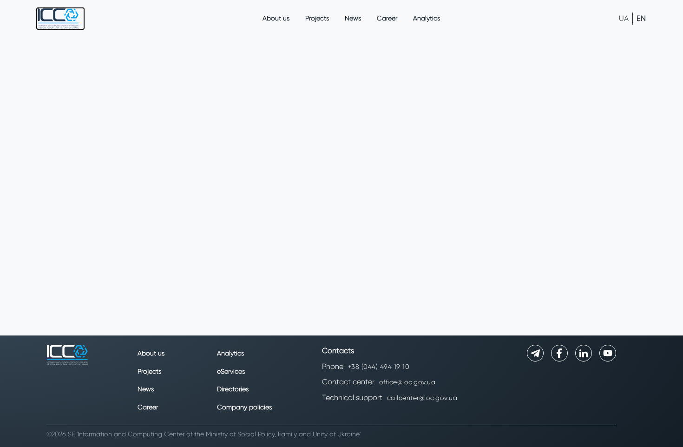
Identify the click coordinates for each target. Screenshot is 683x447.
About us (276, 18)
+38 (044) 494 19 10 (379, 366)
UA (624, 18)
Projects (317, 18)
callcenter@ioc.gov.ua (422, 397)
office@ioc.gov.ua (407, 382)
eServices (231, 371)
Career (387, 18)
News (353, 18)
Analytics (426, 18)
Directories (233, 389)
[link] (60, 18)
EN (641, 18)
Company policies (244, 407)
